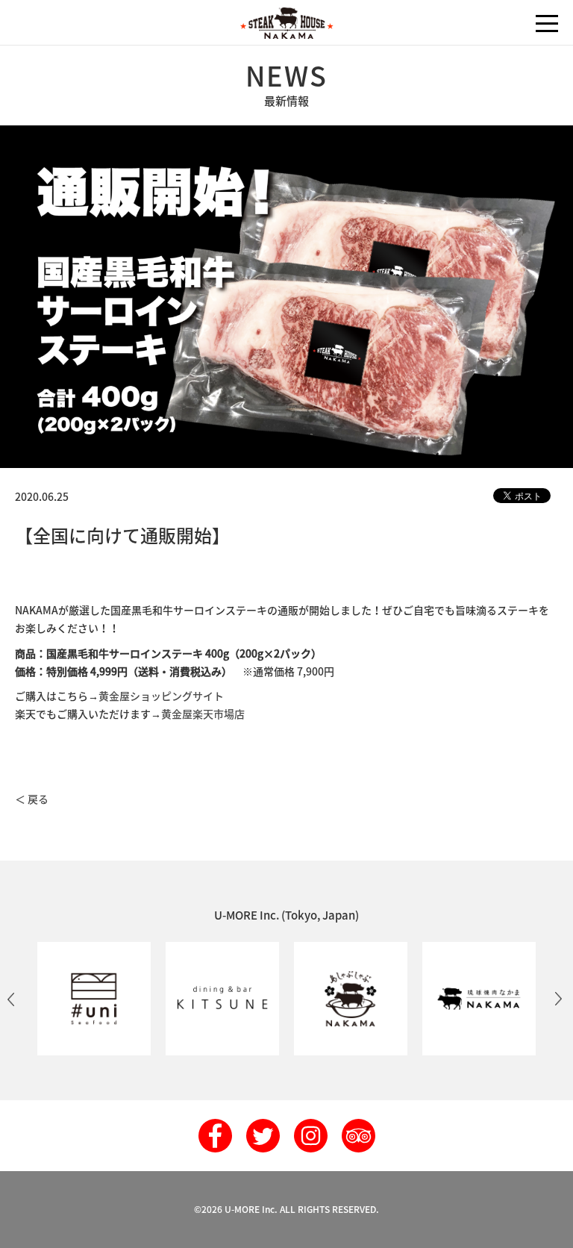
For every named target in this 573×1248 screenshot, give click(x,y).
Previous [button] (10, 998)
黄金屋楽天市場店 (203, 713)
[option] (94, 999)
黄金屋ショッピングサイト (161, 695)
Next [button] (558, 998)
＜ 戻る (31, 798)
